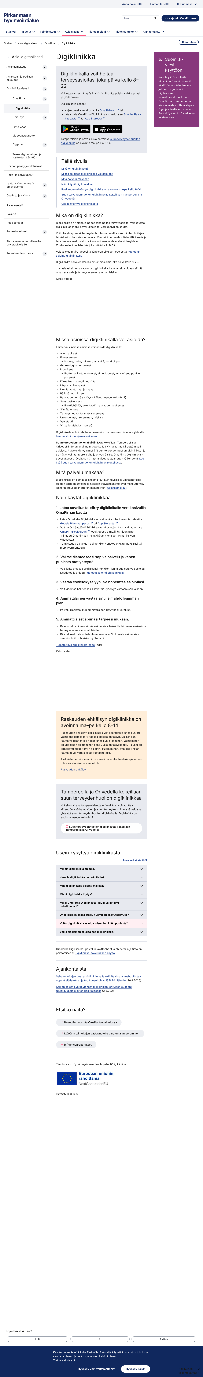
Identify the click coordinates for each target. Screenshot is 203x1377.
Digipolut (18, 144)
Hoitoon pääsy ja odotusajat (24, 166)
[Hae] (155, 18)
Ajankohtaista (152, 31)
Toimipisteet (48, 31)
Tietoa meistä (97, 31)
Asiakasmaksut (16, 66)
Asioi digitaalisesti (28, 43)
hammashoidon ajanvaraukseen (76, 436)
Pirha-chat (19, 127)
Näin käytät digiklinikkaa (77, 184)
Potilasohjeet (15, 222)
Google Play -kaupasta (74, 523)
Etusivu (11, 31)
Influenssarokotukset (77, 1044)
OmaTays (18, 117)
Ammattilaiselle (159, 4)
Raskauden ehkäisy (73, 769)
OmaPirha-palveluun (73, 531)
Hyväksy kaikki (135, 1368)
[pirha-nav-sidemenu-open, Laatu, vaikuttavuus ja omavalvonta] (45, 185)
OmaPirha (49, 43)
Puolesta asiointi (17, 231)
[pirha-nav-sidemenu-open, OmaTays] (45, 117)
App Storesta (93, 118)
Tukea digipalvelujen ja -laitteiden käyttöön (26, 156)
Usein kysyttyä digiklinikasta (79, 203)
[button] (37, 1339)
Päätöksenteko (124, 31)
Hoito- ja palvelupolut (20, 174)
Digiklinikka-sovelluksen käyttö (95, 953)
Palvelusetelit (15, 205)
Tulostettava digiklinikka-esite (75, 644)
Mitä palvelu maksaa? (75, 179)
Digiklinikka (22, 108)
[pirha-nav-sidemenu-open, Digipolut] (45, 145)
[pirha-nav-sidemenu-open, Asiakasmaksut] (45, 67)
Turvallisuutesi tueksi (20, 253)
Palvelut (26, 31)
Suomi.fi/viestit (168, 113)
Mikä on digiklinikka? (74, 168)
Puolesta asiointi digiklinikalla (104, 572)
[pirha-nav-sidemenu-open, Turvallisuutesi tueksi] (45, 254)
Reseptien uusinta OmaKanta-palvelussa (90, 1022)
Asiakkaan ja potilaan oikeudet (20, 78)
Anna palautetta (132, 4)
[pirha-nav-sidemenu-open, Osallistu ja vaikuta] (45, 196)
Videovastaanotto (23, 135)
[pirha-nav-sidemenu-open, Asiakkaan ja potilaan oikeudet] (45, 78)
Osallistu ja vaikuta (18, 195)
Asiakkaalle (72, 31)
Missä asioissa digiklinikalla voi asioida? (87, 173)
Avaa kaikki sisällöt (134, 860)
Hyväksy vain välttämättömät (96, 1368)
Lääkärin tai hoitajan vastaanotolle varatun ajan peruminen (101, 1033)
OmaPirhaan (107, 110)
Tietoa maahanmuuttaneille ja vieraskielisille (24, 243)
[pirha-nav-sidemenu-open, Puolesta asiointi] (45, 232)
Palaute (11, 214)
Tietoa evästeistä (64, 1360)
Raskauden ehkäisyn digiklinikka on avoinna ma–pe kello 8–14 (101, 189)
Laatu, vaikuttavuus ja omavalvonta (20, 185)
